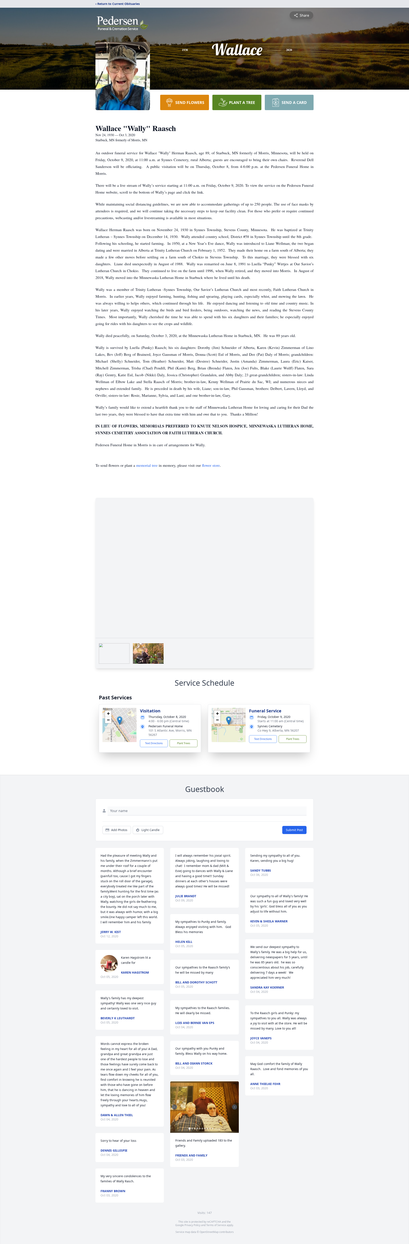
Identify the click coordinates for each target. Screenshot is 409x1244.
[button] (119, 720)
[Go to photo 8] (207, 1128)
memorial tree (147, 465)
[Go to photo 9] (210, 1128)
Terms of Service (216, 1225)
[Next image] (234, 1107)
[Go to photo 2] (192, 1128)
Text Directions (154, 743)
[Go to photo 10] (212, 1128)
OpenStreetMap (209, 1232)
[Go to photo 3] (195, 1128)
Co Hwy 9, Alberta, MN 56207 (278, 730)
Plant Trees (183, 743)
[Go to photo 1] (190, 1128)
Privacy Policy (192, 1225)
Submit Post (294, 830)
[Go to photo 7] (205, 1128)
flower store (211, 465)
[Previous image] (174, 1107)
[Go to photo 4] (197, 1128)
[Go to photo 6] (202, 1128)
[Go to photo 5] (200, 1128)
